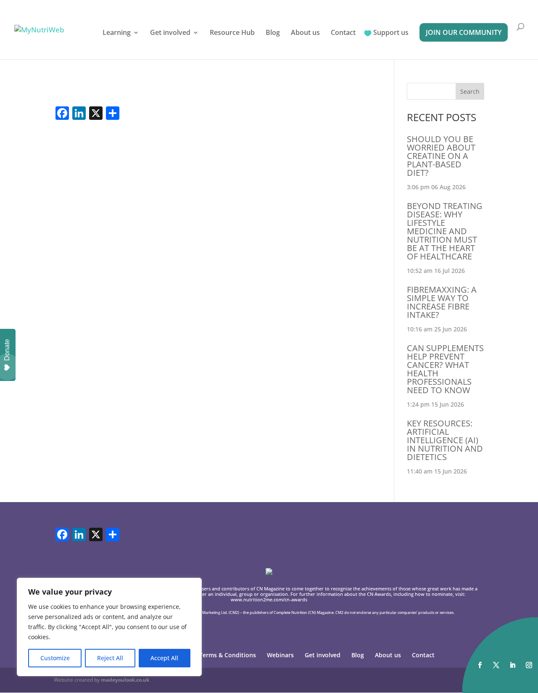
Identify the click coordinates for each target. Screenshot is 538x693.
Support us (391, 33)
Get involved (170, 33)
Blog (273, 33)
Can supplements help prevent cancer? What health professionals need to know (445, 369)
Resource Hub (232, 33)
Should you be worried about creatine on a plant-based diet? (441, 155)
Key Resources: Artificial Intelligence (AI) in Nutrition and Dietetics (445, 440)
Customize (55, 658)
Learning (117, 33)
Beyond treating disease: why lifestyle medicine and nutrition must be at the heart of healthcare (445, 231)
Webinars (280, 655)
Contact (343, 33)
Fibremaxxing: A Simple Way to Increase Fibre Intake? (442, 302)
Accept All (164, 658)
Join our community (463, 32)
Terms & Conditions (227, 655)
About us (305, 33)
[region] (109, 627)
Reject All (110, 658)
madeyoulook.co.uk (125, 679)
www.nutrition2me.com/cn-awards (269, 599)
